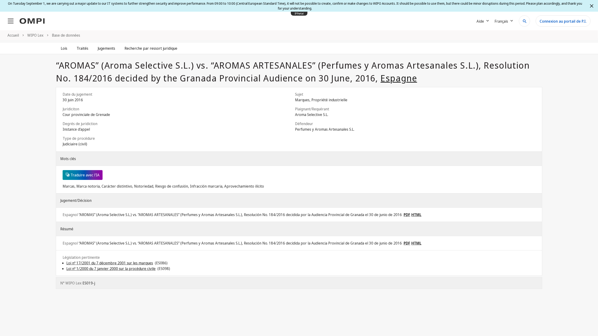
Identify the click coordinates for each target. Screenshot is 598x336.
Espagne (399, 78)
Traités (82, 48)
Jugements (106, 48)
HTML (416, 214)
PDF (407, 214)
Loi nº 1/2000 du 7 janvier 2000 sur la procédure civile (111, 268)
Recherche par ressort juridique (151, 48)
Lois (64, 48)
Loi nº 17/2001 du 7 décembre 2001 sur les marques (109, 263)
